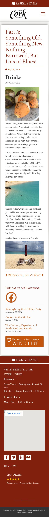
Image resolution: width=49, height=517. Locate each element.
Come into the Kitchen (18, 317)
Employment (32, 510)
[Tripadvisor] (28, 457)
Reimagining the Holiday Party (23, 309)
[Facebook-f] (6, 457)
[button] (43, 13)
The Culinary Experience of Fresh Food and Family (21, 327)
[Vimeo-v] (13, 457)
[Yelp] (21, 457)
